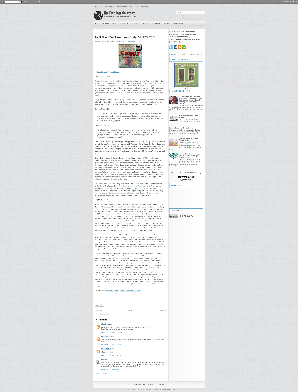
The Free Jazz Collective (119, 12)
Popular (173, 54)
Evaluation (134, 6)
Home (96, 23)
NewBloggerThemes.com (167, 389)
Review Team (109, 6)
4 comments (131, 41)
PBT (158, 389)
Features (135, 23)
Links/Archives (195, 54)
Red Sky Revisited (109, 188)
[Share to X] (100, 305)
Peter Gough (105, 336)
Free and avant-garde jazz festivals (181, 128)
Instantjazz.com (112, 291)
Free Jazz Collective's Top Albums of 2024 (188, 139)
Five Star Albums (178, 23)
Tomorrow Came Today (138, 186)
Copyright (145, 6)
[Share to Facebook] (102, 305)
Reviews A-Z (105, 23)
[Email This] (96, 305)
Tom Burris (115, 72)
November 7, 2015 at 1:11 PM (111, 355)
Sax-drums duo (120, 41)
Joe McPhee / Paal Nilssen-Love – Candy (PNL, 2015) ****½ (125, 37)
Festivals (166, 23)
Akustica (104, 324)
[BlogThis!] (98, 305)
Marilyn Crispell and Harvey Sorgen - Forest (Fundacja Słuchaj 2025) (189, 155)
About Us (98, 6)
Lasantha (153, 389)
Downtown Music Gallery (131, 291)
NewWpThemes (134, 389)
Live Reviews (145, 23)
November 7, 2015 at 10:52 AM (111, 332)
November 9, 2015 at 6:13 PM (111, 369)
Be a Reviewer (122, 6)
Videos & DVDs (124, 23)
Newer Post (99, 310)
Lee (102, 359)
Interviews (156, 23)
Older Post (163, 310)
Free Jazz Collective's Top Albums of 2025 (188, 116)
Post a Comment (101, 373)
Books (114, 23)
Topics (183, 54)
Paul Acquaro (102, 72)
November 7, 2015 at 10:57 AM (111, 345)
